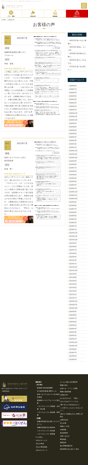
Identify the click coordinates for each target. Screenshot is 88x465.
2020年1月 (73, 339)
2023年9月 (73, 202)
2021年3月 (73, 291)
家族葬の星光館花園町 (45, 388)
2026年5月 (73, 96)
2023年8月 (73, 205)
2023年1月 (73, 229)
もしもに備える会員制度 (68, 382)
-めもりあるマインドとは (69, 401)
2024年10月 (73, 157)
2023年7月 (73, 209)
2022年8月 (73, 246)
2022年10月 (73, 240)
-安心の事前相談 (41, 447)
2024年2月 (73, 185)
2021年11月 (73, 267)
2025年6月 (73, 130)
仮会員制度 (64, 433)
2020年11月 (73, 305)
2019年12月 (73, 342)
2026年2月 (73, 106)
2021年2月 (73, 294)
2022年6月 (73, 253)
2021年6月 (73, 281)
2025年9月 (73, 123)
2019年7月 (73, 352)
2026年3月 (73, 103)
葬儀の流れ (64, 385)
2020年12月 (73, 301)
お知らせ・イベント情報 (68, 388)
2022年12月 (73, 233)
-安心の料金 (40, 443)
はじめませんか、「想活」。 (70, 398)
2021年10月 (73, 270)
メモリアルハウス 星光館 (46, 431)
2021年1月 (73, 298)
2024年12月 (73, 151)
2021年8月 (73, 277)
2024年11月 (73, 154)
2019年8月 (73, 349)
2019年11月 (73, 346)
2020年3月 (73, 332)
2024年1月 (73, 188)
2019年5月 (73, 356)
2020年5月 (73, 325)
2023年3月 (73, 222)
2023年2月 (73, 226)
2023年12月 (73, 192)
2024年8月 (73, 164)
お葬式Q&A (64, 420)
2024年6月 (73, 171)
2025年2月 (73, 144)
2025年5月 (73, 133)
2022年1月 (73, 264)
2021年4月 (73, 287)
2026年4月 (73, 99)
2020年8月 (73, 315)
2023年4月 (73, 219)
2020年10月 (73, 308)
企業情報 (63, 429)
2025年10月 (73, 120)
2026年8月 (73, 86)
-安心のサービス (41, 440)
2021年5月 (73, 284)
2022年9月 (73, 243)
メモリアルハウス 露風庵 (46, 434)
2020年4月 (73, 329)
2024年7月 (73, 168)
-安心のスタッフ (41, 450)
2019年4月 (73, 359)
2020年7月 (73, 318)
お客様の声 (64, 395)
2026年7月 (73, 89)
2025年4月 (73, 137)
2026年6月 (73, 92)
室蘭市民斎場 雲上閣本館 (46, 427)
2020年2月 (73, 335)
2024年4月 (73, 178)
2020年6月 (73, 322)
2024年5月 (73, 175)
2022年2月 (73, 260)
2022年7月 (73, 250)
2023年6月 (73, 212)
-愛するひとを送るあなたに (70, 405)
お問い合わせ (65, 436)
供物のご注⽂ (65, 426)
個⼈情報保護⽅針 (66, 446)
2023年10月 (73, 198)
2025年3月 (73, 140)
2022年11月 (73, 236)
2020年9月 (73, 311)
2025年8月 (73, 127)
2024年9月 (73, 161)
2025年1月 (73, 147)
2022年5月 (73, 257)
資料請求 (63, 442)
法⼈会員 (63, 423)
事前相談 (63, 439)
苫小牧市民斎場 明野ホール (47, 391)
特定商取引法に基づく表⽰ (69, 449)
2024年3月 (73, 181)
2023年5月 (73, 216)
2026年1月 (73, 110)
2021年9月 (73, 274)
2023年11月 (73, 195)
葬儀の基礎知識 (65, 391)
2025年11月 (73, 116)
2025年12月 (73, 113)
